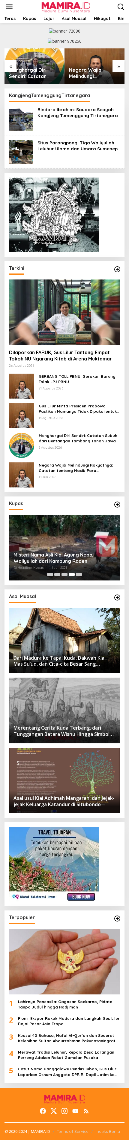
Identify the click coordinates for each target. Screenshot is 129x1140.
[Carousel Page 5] (79, 574)
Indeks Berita (108, 1131)
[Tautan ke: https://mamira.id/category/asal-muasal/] (117, 597)
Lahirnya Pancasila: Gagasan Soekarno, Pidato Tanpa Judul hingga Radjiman (65, 1004)
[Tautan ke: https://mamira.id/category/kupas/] (117, 504)
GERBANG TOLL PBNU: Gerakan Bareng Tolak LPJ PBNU (77, 379)
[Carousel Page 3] (65, 574)
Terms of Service (72, 1131)
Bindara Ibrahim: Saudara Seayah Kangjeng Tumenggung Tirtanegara (78, 112)
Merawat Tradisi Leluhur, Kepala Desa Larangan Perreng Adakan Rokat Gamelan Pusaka (66, 1055)
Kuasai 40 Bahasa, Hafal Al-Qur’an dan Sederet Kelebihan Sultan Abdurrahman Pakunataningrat (67, 1038)
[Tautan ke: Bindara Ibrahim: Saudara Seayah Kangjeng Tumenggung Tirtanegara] (21, 118)
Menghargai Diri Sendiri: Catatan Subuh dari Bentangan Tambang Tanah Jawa (33, 73)
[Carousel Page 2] (57, 574)
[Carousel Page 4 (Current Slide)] (72, 574)
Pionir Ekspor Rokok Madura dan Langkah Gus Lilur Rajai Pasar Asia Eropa (69, 1021)
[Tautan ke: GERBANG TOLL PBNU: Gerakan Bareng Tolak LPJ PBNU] (21, 386)
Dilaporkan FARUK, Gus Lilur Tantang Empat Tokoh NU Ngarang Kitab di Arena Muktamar (60, 355)
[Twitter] (54, 1111)
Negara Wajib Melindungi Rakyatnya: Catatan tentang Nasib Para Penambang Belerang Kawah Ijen (94, 73)
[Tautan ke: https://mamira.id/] (117, 269)
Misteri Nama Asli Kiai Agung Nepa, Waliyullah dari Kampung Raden (54, 558)
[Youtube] (75, 1111)
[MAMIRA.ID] (65, 6)
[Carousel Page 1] (50, 574)
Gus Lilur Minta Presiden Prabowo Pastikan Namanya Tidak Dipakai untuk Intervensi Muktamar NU (78, 409)
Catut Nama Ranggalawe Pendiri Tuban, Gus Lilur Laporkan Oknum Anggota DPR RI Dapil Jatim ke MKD (67, 1071)
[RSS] (86, 1111)
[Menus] (9, 7)
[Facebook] (43, 1111)
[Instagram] (64, 1111)
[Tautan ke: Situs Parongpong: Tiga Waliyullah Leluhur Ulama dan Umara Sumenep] (21, 151)
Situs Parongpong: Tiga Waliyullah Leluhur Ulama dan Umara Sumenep (78, 146)
